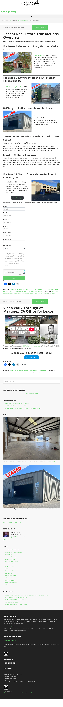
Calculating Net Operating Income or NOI (15, 406)
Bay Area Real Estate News (12, 550)
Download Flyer (17, 198)
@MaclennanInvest (20, 536)
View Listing (52, 461)
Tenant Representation (37, 291)
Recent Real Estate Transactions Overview (31, 35)
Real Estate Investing (10, 575)
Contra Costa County (15, 293)
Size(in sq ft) (7, 232)
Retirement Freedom (10, 578)
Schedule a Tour (31, 357)
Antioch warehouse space (45, 116)
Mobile (5, 226)
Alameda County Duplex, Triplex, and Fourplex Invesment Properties (23, 408)
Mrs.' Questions (9, 573)
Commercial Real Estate (9, 372)
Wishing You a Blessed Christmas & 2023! (16, 604)
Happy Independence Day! (11, 602)
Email (5, 206)
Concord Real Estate (26, 289)
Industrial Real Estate (52, 289)
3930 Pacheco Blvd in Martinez (31, 346)
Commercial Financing (10, 640)
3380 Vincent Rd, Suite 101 (14, 87)
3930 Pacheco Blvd (39, 55)
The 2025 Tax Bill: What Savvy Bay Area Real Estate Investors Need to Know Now (26, 595)
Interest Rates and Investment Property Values (17, 403)
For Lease (36, 372)
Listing (16, 291)
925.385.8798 (8, 12)
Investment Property (8, 291)
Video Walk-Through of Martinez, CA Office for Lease (28, 309)
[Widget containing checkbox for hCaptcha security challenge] (14, 272)
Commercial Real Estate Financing (12, 522)
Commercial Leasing (15, 289)
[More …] (5, 540)
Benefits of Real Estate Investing (13, 552)
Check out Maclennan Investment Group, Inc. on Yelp (18, 693)
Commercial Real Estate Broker (25, 372)
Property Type (7, 246)
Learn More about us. (10, 627)
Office (46, 293)
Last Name (6, 219)
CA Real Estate (8, 554)
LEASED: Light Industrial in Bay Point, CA (15, 599)
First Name (6, 213)
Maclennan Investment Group (17, 538)
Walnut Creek (8, 585)
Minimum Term (8, 239)
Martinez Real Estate (24, 291)
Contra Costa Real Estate (39, 289)
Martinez (42, 372)
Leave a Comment (41, 27)
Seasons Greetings (10, 580)
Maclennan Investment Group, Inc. (31, 4)
